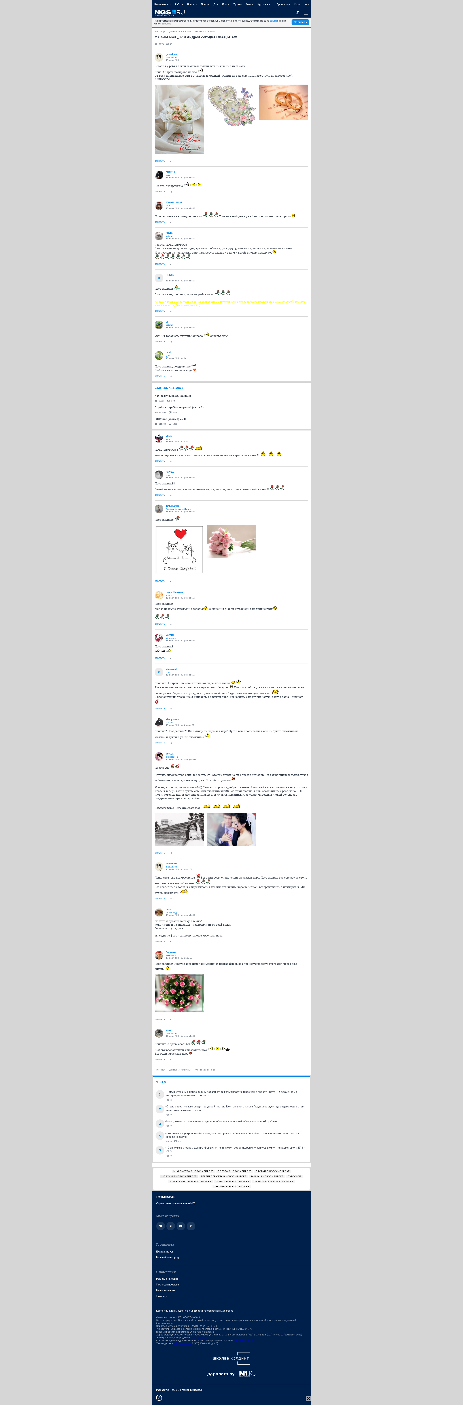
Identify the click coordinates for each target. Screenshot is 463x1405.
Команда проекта (167, 1284)
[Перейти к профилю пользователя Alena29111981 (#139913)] (159, 205)
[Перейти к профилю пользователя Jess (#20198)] (159, 912)
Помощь (161, 1296)
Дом (215, 4)
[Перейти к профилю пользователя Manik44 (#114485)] (159, 175)
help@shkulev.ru (182, 1343)
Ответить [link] (160, 161)
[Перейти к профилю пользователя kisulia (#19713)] (159, 236)
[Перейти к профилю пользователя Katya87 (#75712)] (159, 475)
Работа (179, 4)
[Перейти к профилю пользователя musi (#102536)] (159, 355)
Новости (192, 4)
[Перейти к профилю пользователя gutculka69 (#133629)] (159, 57)
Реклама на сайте (167, 1278)
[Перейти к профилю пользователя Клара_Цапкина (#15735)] (159, 595)
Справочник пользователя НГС (176, 1203)
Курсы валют (265, 4)
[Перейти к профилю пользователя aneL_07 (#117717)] (159, 756)
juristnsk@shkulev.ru (245, 1340)
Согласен (300, 22)
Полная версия (165, 1196)
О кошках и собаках (205, 31)
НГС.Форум (160, 31)
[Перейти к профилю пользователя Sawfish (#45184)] (159, 637)
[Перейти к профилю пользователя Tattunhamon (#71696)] (159, 509)
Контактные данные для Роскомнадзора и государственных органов (194, 1310)
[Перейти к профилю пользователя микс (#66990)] (159, 1033)
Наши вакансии (165, 1290)
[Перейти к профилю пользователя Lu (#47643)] (159, 325)
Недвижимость (162, 4)
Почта (225, 4)
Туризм (237, 4)
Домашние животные (180, 31)
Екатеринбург (164, 1251)
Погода (205, 4)
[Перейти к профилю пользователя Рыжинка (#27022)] (159, 955)
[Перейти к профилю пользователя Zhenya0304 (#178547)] (159, 722)
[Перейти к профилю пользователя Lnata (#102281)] (159, 438)
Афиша (249, 4)
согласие (275, 20)
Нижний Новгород (167, 1257)
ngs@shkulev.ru (199, 1337)
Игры (297, 4)
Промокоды (283, 4)
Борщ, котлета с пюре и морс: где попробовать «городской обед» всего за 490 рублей (221, 1121)
